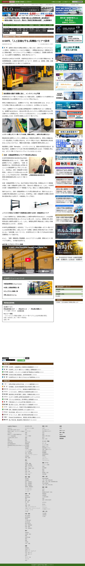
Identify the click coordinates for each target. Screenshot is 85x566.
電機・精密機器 (28, 465)
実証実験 (44, 474)
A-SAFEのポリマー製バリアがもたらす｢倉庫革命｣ (22, 377)
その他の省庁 (28, 520)
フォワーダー (28, 431)
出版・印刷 (27, 474)
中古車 (26, 511)
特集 (19, 37)
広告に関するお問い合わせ (60, 4)
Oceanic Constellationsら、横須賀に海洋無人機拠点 (22, 417)
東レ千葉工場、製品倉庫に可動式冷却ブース (20, 420)
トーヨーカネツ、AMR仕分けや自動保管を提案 (21, 392)
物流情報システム (46, 447)
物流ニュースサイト (49, 564)
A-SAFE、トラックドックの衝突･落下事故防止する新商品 (24, 372)
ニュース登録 (21, 360)
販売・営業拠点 (28, 482)
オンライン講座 (13, 37)
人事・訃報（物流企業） (47, 480)
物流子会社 (27, 442)
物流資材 (44, 451)
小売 (26, 503)
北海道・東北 (28, 534)
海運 (26, 437)
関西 (26, 540)
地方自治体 (27, 522)
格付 (43, 490)
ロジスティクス (6, 29)
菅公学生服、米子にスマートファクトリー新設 (21, 412)
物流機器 (44, 452)
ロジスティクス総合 (29, 428)
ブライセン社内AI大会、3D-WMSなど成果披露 (21, 399)
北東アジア (27, 549)
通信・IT (27, 469)
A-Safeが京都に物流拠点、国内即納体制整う (20, 374)
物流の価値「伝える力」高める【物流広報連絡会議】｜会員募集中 (28, 20)
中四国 (26, 542)
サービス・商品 (6, 31)
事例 (43, 466)
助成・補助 (27, 526)
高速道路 (25, 33)
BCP (43, 437)
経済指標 (44, 467)
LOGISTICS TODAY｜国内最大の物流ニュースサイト (8, 2)
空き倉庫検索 (6, 37)
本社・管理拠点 (28, 483)
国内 (38, 29)
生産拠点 (27, 480)
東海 (26, 538)
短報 (61, 428)
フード (13, 25)
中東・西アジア (28, 554)
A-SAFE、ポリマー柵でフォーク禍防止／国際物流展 (23, 369)
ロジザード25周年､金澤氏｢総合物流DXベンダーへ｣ (22, 397)
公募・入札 (38, 31)
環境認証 (44, 493)
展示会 (43, 504)
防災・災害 (44, 438)
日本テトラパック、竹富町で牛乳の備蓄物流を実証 (22, 407)
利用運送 (27, 456)
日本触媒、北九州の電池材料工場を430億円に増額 (22, 386)
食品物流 (27, 446)
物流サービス (45, 446)
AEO (43, 489)
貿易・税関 (27, 457)
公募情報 (44, 514)
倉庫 (26, 432)
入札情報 (44, 513)
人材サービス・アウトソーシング (32, 508)
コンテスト (44, 507)
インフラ (27, 491)
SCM (26, 462)
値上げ (13, 33)
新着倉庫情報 (19, 33)
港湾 (26, 434)
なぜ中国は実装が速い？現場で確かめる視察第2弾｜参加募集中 (27, 18)
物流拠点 (31, 25)
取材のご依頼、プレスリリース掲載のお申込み (28, 4)
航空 (26, 439)
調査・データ (13, 31)
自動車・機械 (28, 463)
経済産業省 (27, 517)
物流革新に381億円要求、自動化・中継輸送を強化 (22, 394)
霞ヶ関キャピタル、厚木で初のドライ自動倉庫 (21, 404)
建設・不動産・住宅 (29, 468)
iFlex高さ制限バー (36, 309)
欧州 (26, 555)
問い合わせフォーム (11, 295)
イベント (31, 31)
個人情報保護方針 (12, 443)
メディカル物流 (28, 450)
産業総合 (27, 495)
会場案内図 (20, 311)
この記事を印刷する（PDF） (47, 44)
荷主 (13, 29)
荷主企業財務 (45, 483)
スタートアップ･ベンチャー (31, 454)
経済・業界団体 (28, 525)
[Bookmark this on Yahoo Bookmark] (16, 360)
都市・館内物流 (28, 453)
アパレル (25, 25)
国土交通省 (27, 515)
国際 (44, 29)
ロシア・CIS (28, 557)
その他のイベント (46, 509)
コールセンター (28, 489)
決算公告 (10, 440)
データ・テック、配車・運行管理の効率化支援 (21, 415)
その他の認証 (45, 496)
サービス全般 (45, 444)
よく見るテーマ (65, 2)
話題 (44, 31)
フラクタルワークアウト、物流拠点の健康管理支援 (22, 389)
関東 (26, 535)
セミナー (44, 505)
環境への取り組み (46, 435)
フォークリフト (45, 460)
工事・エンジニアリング (30, 506)
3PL (26, 429)
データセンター (28, 488)
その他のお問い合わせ (13, 437)
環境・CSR (50, 29)
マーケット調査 (45, 464)
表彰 (43, 498)
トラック (44, 457)
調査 (43, 471)
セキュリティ (45, 458)
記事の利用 (10, 442)
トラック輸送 (38, 25)
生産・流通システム (46, 449)
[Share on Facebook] (3, 360)
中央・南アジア (28, 552)
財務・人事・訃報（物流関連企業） (50, 481)
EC (6, 25)
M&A (50, 25)
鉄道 (26, 440)
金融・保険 (27, 505)
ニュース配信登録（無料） (73, 4)
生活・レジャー (28, 472)
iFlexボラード (23, 309)
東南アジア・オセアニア (30, 551)
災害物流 (27, 445)
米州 (26, 560)
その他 (43, 516)
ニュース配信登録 (12, 436)
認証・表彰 (25, 31)
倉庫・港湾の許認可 (46, 499)
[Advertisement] (28, 341)
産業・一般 (25, 29)
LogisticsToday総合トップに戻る (9, 4)
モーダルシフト (45, 429)
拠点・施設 (19, 29)
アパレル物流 (28, 451)
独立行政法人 (28, 523)
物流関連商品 (45, 454)
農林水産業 (27, 497)
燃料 (43, 434)
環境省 (26, 518)
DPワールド (50, 31)
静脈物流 (27, 443)
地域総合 (27, 532)
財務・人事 (19, 31)
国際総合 (27, 547)
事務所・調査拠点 (29, 486)
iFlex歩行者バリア (9, 309)
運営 (9, 439)
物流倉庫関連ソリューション (13, 284)
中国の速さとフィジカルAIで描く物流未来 (20, 402)
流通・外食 (27, 471)
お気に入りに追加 (56, 2)
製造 (26, 498)
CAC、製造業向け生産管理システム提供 (19, 409)
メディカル (19, 25)
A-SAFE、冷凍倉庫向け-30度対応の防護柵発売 (21, 367)
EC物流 (26, 448)
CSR (43, 428)
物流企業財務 (45, 478)
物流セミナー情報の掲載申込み (47, 4)
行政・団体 (31, 29)
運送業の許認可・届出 (47, 492)
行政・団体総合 (28, 528)
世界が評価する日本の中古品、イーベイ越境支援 (21, 384)
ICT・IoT (44, 443)
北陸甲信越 (27, 537)
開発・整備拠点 (28, 485)
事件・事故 (6, 33)
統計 (43, 469)
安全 (43, 432)
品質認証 (44, 495)
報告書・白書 (45, 472)
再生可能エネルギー (46, 431)
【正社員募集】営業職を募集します (69, 302)
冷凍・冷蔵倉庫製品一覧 (12, 287)
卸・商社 (27, 502)
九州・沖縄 (27, 543)
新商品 (43, 455)
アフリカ (27, 558)
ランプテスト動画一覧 (11, 291)
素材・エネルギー (29, 466)
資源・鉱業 (27, 500)
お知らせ (10, 428)
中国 (44, 25)
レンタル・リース (29, 509)
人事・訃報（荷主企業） (47, 484)
